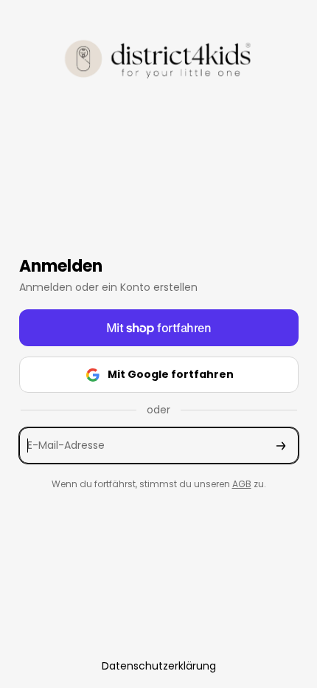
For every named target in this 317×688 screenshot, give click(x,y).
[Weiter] (280, 445)
